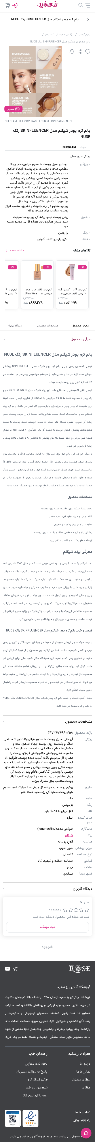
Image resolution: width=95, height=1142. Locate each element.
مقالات (86, 1087)
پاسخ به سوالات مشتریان (32, 1071)
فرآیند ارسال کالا (38, 1079)
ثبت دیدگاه (47, 927)
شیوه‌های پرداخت (37, 1087)
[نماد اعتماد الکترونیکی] (30, 1118)
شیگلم (69, 835)
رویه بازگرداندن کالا (35, 1095)
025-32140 (81, 1121)
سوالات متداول (81, 1079)
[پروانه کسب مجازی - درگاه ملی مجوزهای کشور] (13, 1118)
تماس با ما (83, 1071)
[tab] (80, 325)
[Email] (7, 968)
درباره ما (85, 1063)
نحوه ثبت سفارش (36, 1063)
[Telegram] (15, 968)
